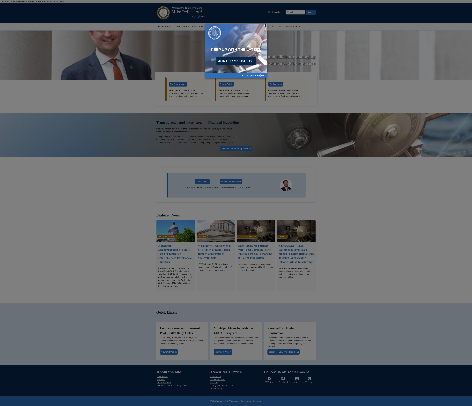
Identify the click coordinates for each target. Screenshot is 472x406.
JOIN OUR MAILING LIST (236, 61)
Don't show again (252, 75)
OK (262, 75)
